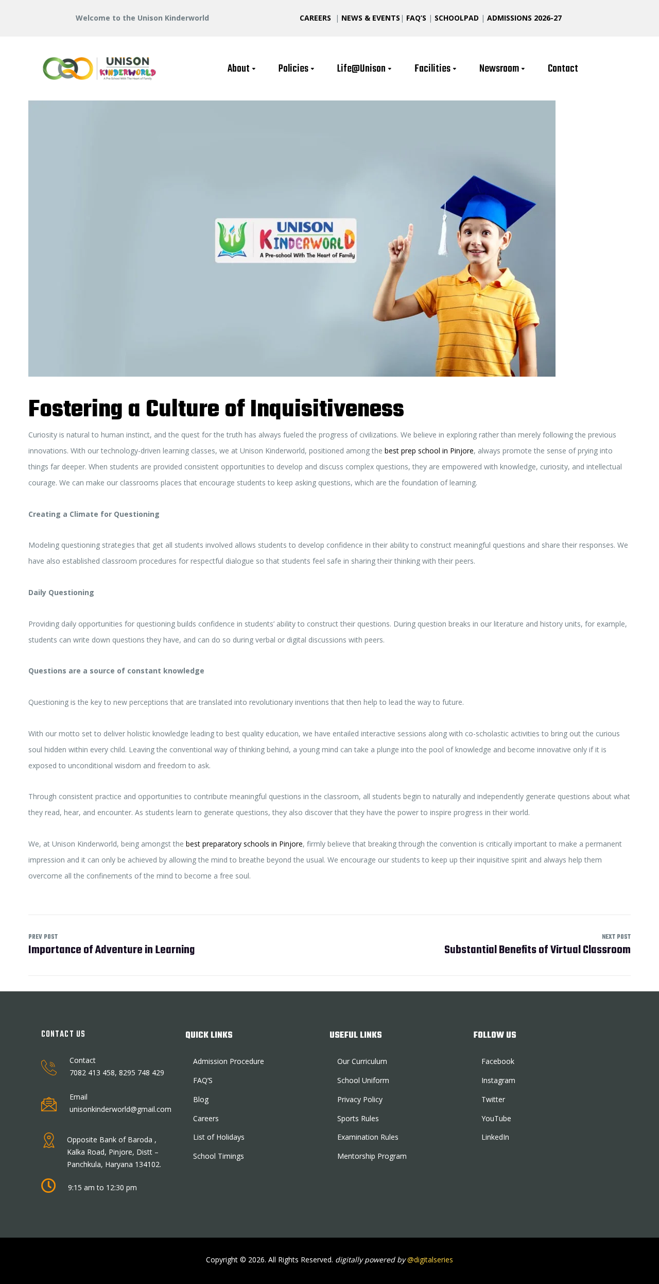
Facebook (497, 1061)
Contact (563, 69)
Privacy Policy (360, 1099)
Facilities (432, 69)
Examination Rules (367, 1137)
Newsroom (499, 69)
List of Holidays (219, 1137)
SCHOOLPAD (458, 18)
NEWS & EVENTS (370, 18)
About (239, 69)
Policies (293, 69)
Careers (206, 1118)
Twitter (493, 1099)
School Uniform (363, 1080)
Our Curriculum (362, 1061)
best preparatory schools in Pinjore (244, 844)
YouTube (496, 1118)
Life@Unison (361, 69)
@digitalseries (429, 1259)
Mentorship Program (372, 1156)
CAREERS (316, 18)
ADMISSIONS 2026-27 (524, 18)
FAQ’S (416, 18)
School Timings (218, 1156)
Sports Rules (358, 1118)
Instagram (498, 1080)
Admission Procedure (228, 1061)
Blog (201, 1099)
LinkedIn (495, 1137)
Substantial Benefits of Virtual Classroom (537, 945)
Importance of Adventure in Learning (111, 945)
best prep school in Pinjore (429, 450)
